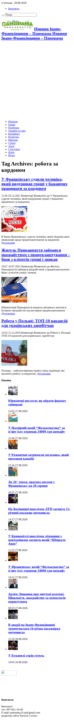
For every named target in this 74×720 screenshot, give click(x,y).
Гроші (11, 124)
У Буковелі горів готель (26, 655)
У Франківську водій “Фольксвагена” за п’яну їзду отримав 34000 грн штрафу (38, 568)
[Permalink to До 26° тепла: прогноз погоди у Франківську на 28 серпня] (13, 475)
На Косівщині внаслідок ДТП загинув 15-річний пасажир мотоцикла (39, 511)
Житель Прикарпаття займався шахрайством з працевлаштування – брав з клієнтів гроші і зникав (35, 255)
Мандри (13, 140)
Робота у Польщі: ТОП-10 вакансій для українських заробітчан (34, 323)
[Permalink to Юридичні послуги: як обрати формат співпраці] (13, 394)
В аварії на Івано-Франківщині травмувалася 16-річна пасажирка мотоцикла (34, 628)
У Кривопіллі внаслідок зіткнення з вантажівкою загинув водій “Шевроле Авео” (37, 539)
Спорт (12, 143)
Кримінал (14, 133)
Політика (13, 127)
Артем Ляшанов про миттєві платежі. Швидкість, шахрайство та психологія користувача (37, 597)
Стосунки (14, 149)
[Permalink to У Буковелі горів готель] (13, 649)
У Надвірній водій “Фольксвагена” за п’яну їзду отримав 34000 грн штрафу (36, 429)
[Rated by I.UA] (9, 674)
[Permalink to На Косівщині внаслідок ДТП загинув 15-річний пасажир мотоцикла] (13, 502)
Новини (13, 121)
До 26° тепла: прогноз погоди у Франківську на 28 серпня (31, 484)
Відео (11, 155)
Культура (13, 136)
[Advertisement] (37, 80)
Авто (11, 146)
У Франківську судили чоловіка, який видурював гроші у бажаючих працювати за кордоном (34, 184)
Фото (11, 152)
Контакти (13, 8)
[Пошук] (2, 15)
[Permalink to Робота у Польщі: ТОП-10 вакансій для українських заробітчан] (14, 364)
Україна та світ (17, 130)
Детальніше (8, 242)
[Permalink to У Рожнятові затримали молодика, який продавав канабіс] (13, 448)
